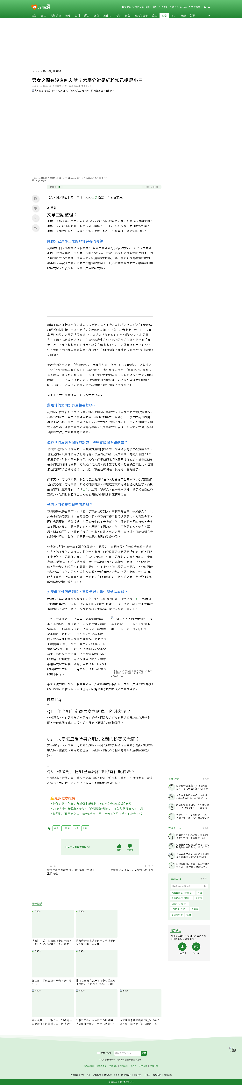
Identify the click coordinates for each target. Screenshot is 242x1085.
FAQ (83, 1075)
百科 (77, 15)
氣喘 (188, 914)
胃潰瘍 (194, 909)
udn (34, 71)
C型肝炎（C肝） (180, 909)
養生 (43, 15)
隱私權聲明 (126, 1075)
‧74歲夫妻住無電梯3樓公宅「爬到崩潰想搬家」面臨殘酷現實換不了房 (96, 809)
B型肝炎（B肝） (180, 903)
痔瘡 (200, 892)
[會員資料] (204, 7)
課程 (96, 15)
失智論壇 (55, 15)
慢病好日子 (141, 15)
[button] (209, 15)
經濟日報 (139, 6)
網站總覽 (168, 1075)
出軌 (85, 489)
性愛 (164, 15)
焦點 (34, 15)
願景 (184, 6)
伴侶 (135, 599)
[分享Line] (35, 208)
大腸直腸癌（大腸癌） (183, 892)
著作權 (116, 1075)
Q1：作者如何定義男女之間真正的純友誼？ (89, 711)
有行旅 (175, 6)
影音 (87, 15)
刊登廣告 (74, 1075)
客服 (88, 1075)
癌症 (154, 15)
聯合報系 (138, 1075)
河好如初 (152, 6)
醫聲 (127, 15)
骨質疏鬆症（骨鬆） (182, 898)
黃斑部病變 (177, 914)
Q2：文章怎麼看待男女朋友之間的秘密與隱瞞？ (93, 739)
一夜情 (69, 624)
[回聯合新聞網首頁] (34, 7)
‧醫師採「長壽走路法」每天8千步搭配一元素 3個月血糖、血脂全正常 (96, 814)
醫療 (68, 15)
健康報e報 (106, 1053)
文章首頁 (143, 1066)
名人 (173, 15)
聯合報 (127, 6)
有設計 (164, 6)
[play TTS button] (59, 187)
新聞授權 (97, 1075)
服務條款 (108, 1075)
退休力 (107, 15)
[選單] (209, 7)
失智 (118, 15)
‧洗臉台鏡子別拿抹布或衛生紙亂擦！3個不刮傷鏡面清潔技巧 (90, 803)
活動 (193, 15)
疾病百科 (124, 1066)
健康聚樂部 (102, 1066)
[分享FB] (35, 198)
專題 (183, 15)
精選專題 (113, 1066)
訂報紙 (147, 1075)
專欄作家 (154, 1066)
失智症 (198, 898)
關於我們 (157, 1075)
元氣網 (41, 71)
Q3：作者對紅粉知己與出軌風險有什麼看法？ (91, 771)
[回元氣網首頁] (44, 7)
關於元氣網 (89, 1066)
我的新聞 (195, 6)
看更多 (206, 778)
